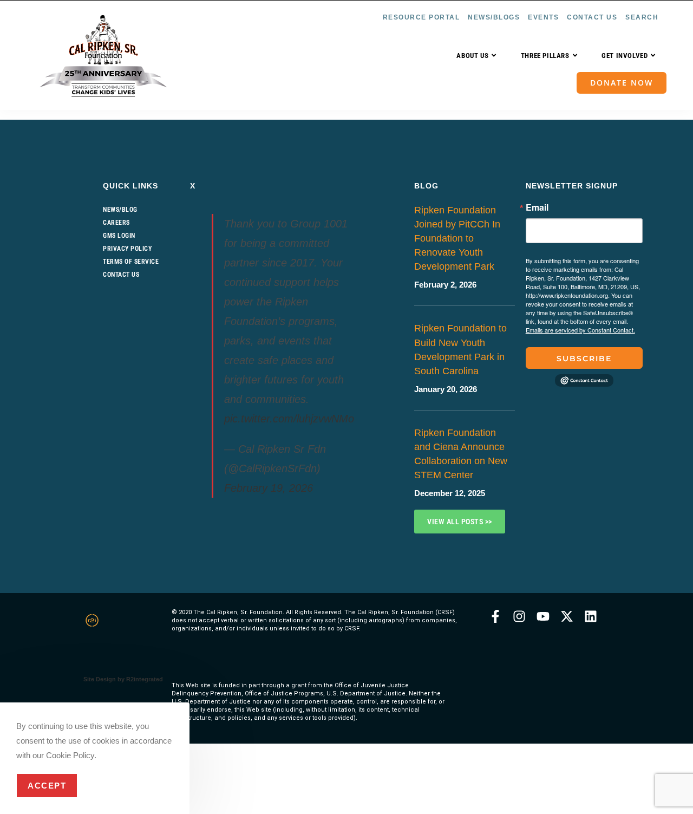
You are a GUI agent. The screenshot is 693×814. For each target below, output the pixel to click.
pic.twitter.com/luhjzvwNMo (289, 419)
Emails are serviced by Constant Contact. (580, 329)
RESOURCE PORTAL (421, 17)
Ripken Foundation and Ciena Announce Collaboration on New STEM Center (460, 453)
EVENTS (543, 17)
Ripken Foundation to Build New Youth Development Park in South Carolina (460, 349)
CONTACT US (592, 17)
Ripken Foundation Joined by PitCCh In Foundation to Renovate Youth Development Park (457, 238)
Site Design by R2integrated (123, 679)
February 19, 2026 (268, 488)
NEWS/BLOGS (494, 17)
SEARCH (641, 17)
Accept (47, 785)
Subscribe (584, 358)
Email (537, 207)
